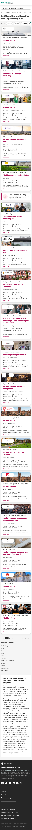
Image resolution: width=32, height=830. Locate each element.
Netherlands (5, 668)
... (22, 638)
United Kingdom (6, 646)
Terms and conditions (6, 826)
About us (3, 794)
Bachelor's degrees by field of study (10, 815)
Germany (4, 663)
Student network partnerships (8, 801)
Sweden (3, 658)
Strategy (17, 23)
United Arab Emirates (7, 661)
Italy (2, 653)
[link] (28, 638)
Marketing (9, 23)
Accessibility (22, 826)
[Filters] (29, 23)
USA (2, 648)
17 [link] (25, 638)
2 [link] (9, 638)
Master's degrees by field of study (9, 812)
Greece (3, 666)
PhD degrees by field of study (8, 818)
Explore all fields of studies (8, 809)
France (3, 651)
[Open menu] (29, 2)
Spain (3, 656)
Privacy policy (15, 826)
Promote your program (7, 798)
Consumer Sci (25, 23)
